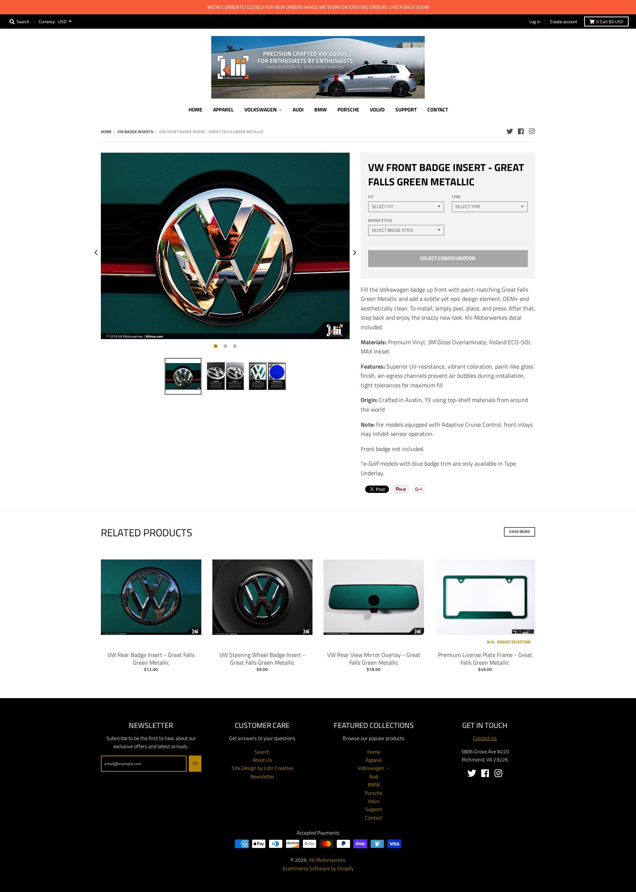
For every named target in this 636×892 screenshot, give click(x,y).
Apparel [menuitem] (223, 109)
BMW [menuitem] (320, 109)
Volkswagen (371, 768)
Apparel (373, 760)
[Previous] (96, 252)
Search (262, 752)
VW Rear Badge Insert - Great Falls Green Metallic (150, 658)
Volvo (373, 801)
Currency (47, 21)
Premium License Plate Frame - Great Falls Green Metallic (485, 658)
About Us (262, 760)
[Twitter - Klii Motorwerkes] (509, 131)
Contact (373, 817)
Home (106, 132)
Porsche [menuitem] (348, 109)
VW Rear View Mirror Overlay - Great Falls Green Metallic (373, 658)
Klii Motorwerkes (327, 860)
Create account (563, 21)
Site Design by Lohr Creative (262, 768)
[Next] (354, 252)
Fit (371, 197)
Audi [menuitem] (298, 109)
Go (195, 763)
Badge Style (380, 220)
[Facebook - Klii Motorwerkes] (520, 131)
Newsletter (262, 776)
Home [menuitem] (195, 109)
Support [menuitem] (406, 109)
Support (373, 809)
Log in (534, 21)
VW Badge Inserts (135, 132)
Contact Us (485, 738)
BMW (374, 784)
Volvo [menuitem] (377, 109)
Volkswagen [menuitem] (260, 109)
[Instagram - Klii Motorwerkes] (532, 131)
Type (456, 197)
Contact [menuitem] (437, 109)
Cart (609, 21)
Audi (373, 776)
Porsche (373, 793)
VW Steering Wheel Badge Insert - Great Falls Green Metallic (262, 658)
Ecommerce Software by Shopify (318, 868)
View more (519, 531)
